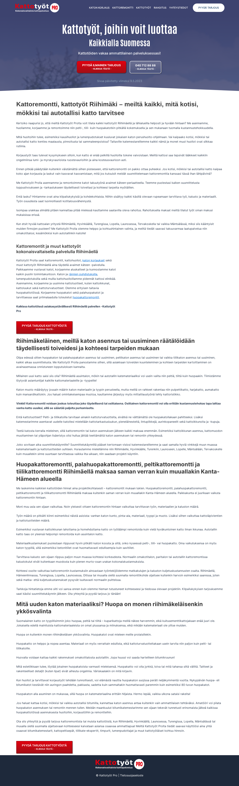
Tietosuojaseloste (131, 775)
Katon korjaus (99, 7)
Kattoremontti (122, 7)
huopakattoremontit (86, 297)
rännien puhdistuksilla (83, 274)
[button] (208, 8)
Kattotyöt (143, 7)
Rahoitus (160, 7)
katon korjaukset (93, 260)
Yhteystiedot (178, 7)
